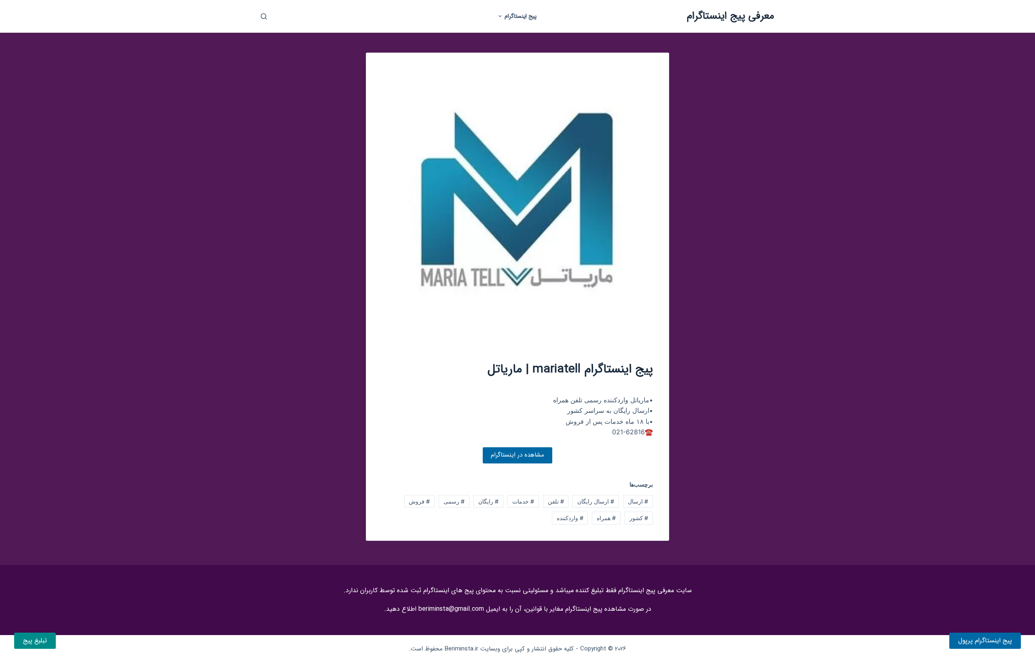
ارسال (638, 501)
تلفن (556, 501)
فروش (419, 501)
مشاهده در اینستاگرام (517, 455)
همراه (606, 517)
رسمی (454, 501)
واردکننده (570, 517)
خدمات (523, 501)
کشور (638, 517)
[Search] (264, 16)
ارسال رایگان (595, 501)
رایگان (488, 501)
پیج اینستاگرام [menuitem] (521, 16)
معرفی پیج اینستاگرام (730, 16)
